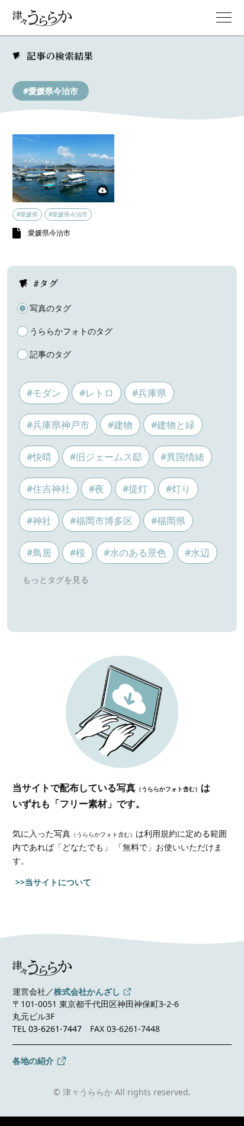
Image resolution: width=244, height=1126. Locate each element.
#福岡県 (168, 520)
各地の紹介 (33, 1060)
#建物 (120, 424)
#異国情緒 (182, 456)
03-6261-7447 (55, 1028)
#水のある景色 (135, 552)
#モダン (44, 392)
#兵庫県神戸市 (58, 424)
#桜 (77, 552)
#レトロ (96, 392)
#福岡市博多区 (101, 520)
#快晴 (39, 456)
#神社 (39, 520)
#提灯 (135, 488)
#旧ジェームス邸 (106, 456)
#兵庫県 (149, 392)
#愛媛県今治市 (50, 90)
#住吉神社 (48, 488)
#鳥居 (39, 552)
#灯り (178, 488)
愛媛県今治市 (49, 233)
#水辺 (197, 552)
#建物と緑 (173, 424)
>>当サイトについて (53, 882)
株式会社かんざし (87, 991)
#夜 (96, 488)
